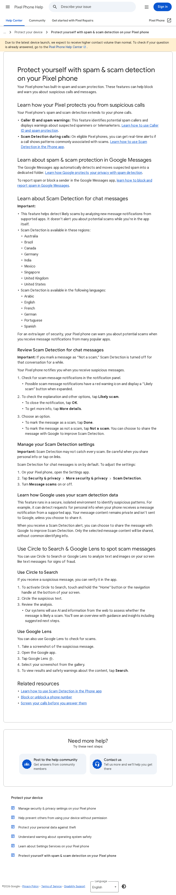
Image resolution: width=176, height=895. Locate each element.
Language (101, 881)
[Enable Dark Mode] (124, 886)
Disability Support (74, 886)
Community (37, 20)
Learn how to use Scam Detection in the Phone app (61, 691)
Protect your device (27, 798)
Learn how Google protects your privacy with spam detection (93, 173)
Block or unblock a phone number (46, 697)
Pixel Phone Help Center (65, 47)
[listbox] (104, 886)
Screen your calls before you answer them (54, 703)
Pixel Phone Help (28, 7)
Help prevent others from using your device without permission (62, 818)
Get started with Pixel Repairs (72, 20)
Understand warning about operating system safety (55, 837)
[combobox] (98, 7)
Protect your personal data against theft (47, 827)
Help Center (14, 20)
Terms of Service (51, 886)
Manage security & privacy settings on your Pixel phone (57, 808)
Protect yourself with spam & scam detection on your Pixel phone (67, 856)
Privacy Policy (30, 886)
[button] (8, 7)
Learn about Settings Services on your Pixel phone (53, 846)
